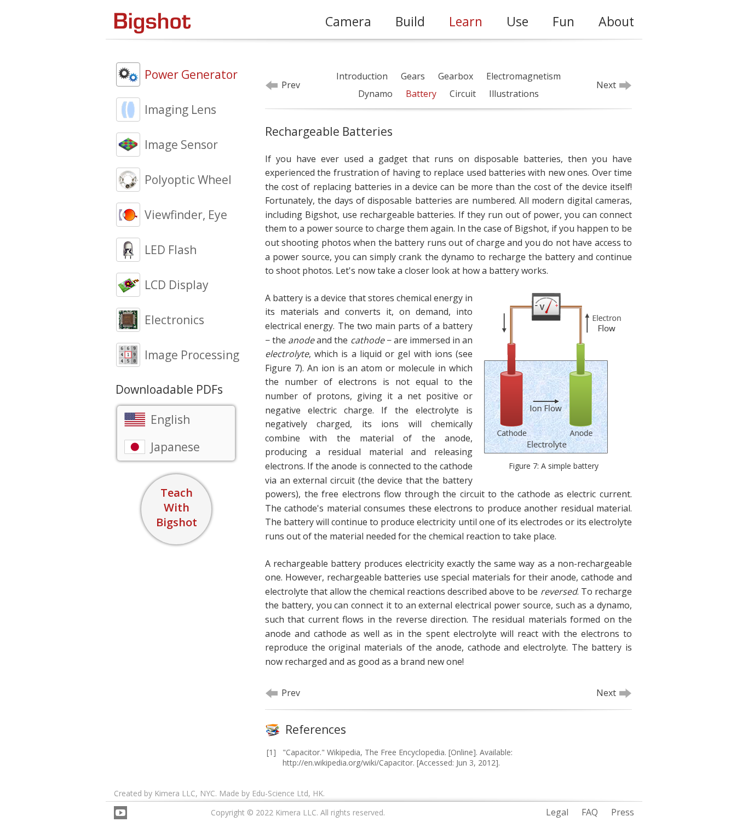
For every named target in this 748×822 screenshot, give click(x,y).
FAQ (590, 812)
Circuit (463, 94)
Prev (290, 85)
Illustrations (514, 94)
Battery (421, 94)
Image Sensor (181, 144)
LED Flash (171, 249)
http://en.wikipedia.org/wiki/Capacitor (348, 762)
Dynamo (375, 94)
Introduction (362, 76)
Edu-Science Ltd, (281, 793)
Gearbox (455, 76)
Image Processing (192, 355)
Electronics (174, 319)
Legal (557, 812)
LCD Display (177, 284)
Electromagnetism (523, 76)
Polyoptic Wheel (188, 179)
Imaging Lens (180, 109)
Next (606, 85)
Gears (413, 76)
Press (622, 812)
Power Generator (191, 74)
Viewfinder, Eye (186, 214)
